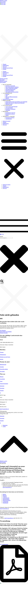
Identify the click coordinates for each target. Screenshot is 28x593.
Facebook (2, 388)
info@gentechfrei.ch (4, 409)
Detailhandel (5, 502)
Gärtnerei (5, 496)
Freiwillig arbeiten (4, 369)
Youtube (2, 390)
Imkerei (4, 494)
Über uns (5, 124)
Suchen (1, 359)
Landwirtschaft (6, 497)
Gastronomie (5, 501)
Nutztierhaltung (6, 499)
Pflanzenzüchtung (6, 500)
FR (3, 234)
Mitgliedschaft (3, 364)
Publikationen (6, 123)
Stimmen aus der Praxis (5, 357)
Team (1, 381)
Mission (1, 376)
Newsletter (2, 371)
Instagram (2, 385)
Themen (4, 122)
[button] (14, 154)
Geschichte (2, 379)
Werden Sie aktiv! (6, 121)
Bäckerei (5, 495)
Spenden (2, 366)
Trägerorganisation (4, 383)
